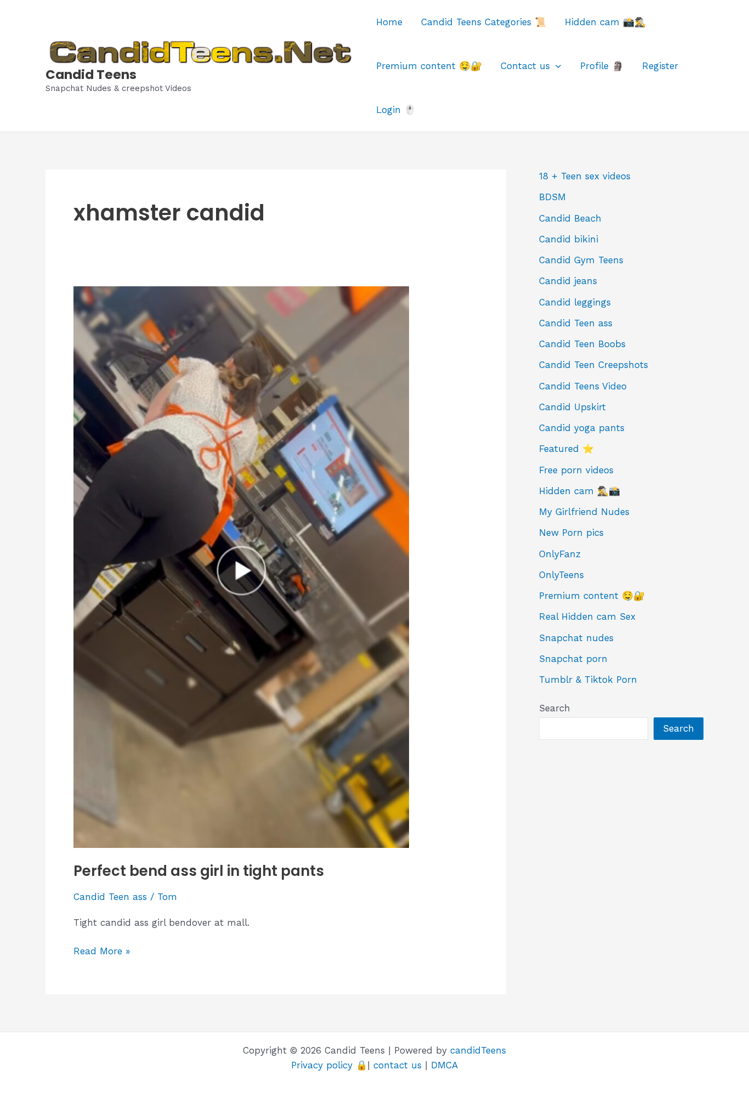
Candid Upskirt (572, 406)
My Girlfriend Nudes (584, 511)
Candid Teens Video (583, 386)
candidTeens (478, 1050)
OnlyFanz (560, 553)
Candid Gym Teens (581, 259)
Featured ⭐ (566, 448)
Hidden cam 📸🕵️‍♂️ (605, 21)
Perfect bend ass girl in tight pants (198, 871)
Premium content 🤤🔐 (429, 65)
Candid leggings (575, 302)
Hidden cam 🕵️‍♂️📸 (579, 490)
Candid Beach (570, 218)
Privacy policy (322, 1065)
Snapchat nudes (576, 637)
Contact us (525, 65)
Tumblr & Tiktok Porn (588, 679)
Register (660, 65)
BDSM (552, 196)
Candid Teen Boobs (582, 343)
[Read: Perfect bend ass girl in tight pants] (241, 566)
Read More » (101, 952)
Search (554, 708)
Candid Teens (91, 74)
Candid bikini (568, 239)
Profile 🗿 (601, 65)
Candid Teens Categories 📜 (483, 21)
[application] (555, 66)
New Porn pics (571, 532)
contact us (397, 1065)
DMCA (444, 1065)
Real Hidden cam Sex (587, 616)
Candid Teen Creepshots (593, 364)
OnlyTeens (561, 574)
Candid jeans (568, 280)
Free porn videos (576, 470)
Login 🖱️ (396, 109)
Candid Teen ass (110, 896)
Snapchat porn (573, 658)
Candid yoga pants (582, 427)
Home (389, 21)
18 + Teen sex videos (585, 176)
